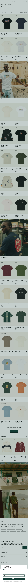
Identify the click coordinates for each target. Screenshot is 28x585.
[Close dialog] (26, 566)
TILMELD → (14, 578)
